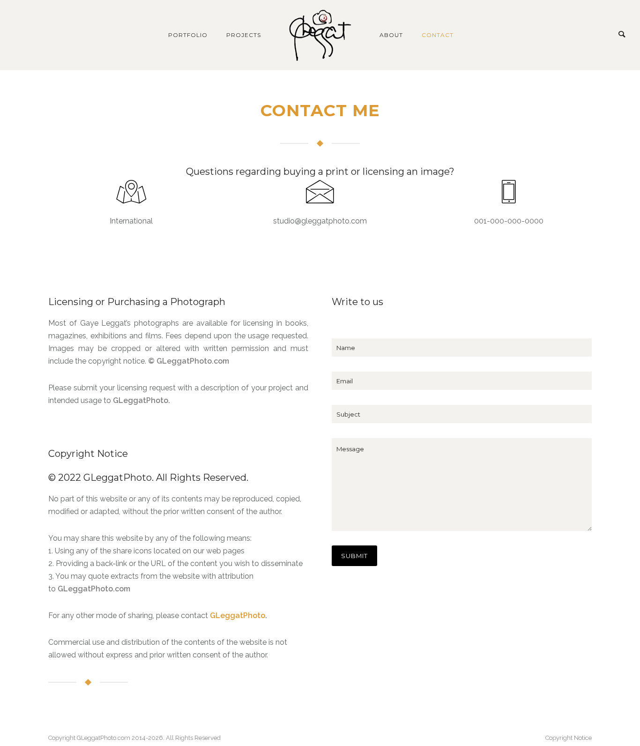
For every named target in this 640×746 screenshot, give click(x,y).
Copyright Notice (568, 737)
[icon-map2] (131, 193)
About (391, 34)
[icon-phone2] (509, 193)
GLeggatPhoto (140, 400)
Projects (243, 34)
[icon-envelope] (320, 193)
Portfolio (188, 34)
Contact (438, 34)
